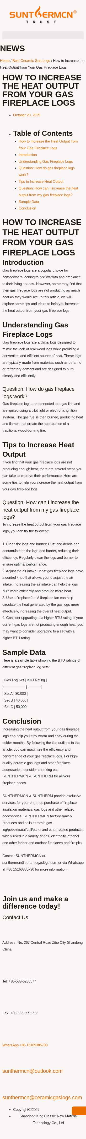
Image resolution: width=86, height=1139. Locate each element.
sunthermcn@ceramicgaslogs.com (42, 1097)
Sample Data (29, 202)
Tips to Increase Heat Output (41, 181)
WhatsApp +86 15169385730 (25, 1045)
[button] (43, 35)
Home (5, 61)
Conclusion (27, 208)
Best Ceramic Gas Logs (31, 61)
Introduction (28, 155)
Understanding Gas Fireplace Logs (46, 161)
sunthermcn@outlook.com (32, 1071)
